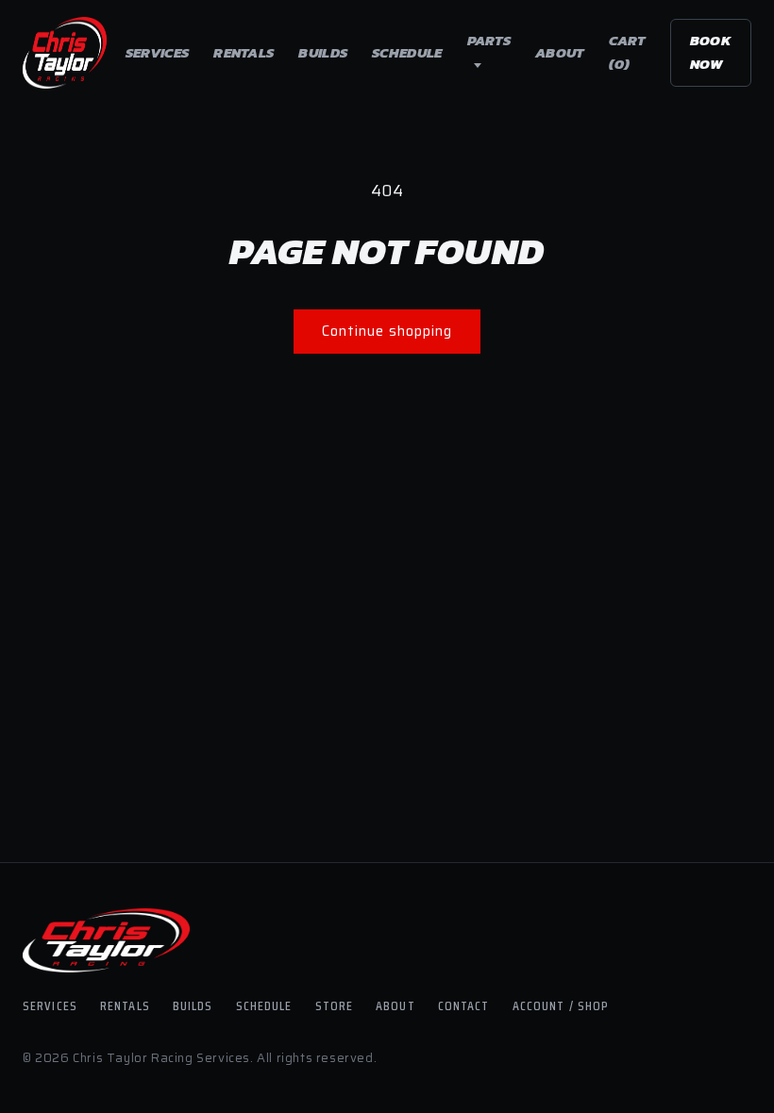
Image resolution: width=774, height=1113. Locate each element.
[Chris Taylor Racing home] (65, 53)
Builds (322, 52)
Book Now (711, 52)
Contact (464, 1005)
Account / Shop (561, 1005)
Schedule (407, 52)
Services (157, 52)
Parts (489, 40)
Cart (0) (627, 52)
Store (334, 1005)
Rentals (243, 52)
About (559, 52)
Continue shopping (387, 331)
